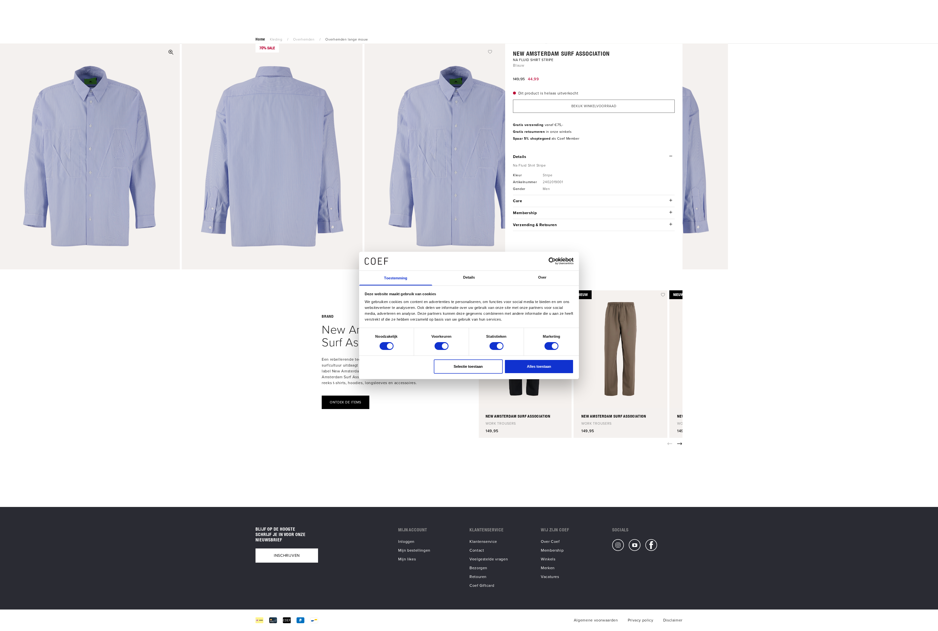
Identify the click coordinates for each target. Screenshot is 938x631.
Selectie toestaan (468, 366)
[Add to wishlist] (490, 51)
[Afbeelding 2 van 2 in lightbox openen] (272, 156)
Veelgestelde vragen (488, 559)
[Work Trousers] (620, 349)
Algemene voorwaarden (596, 620)
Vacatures (550, 576)
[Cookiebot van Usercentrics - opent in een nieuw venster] (552, 261)
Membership (552, 550)
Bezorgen (478, 568)
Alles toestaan (539, 366)
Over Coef (550, 541)
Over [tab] (542, 277)
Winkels (548, 559)
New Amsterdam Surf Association (561, 53)
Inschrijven (287, 555)
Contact (476, 550)
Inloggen (406, 541)
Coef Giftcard (481, 585)
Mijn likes (407, 559)
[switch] (441, 346)
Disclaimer (672, 620)
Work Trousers (501, 423)
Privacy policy (640, 620)
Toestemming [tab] (395, 278)
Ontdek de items (345, 402)
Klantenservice (483, 541)
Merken (548, 568)
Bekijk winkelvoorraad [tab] (593, 106)
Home (260, 39)
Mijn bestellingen (414, 550)
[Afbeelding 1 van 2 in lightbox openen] (171, 52)
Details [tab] (469, 277)
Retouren (478, 576)
